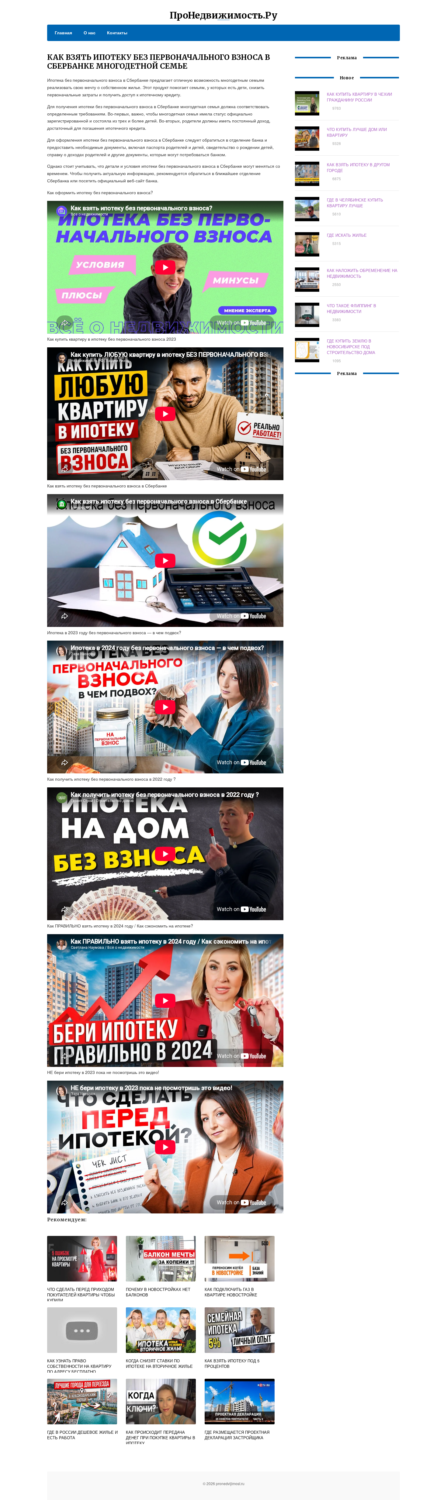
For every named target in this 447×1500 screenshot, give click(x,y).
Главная (63, 32)
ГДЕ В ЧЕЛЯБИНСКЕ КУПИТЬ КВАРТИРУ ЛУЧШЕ (355, 202)
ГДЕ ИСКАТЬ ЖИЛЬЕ (347, 235)
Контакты (117, 32)
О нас (89, 32)
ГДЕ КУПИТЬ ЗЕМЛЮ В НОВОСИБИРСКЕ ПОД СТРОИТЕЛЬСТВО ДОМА (351, 346)
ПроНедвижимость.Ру (223, 15)
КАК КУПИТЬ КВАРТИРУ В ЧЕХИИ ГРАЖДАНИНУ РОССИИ (359, 97)
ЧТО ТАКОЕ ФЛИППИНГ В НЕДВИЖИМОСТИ (351, 308)
